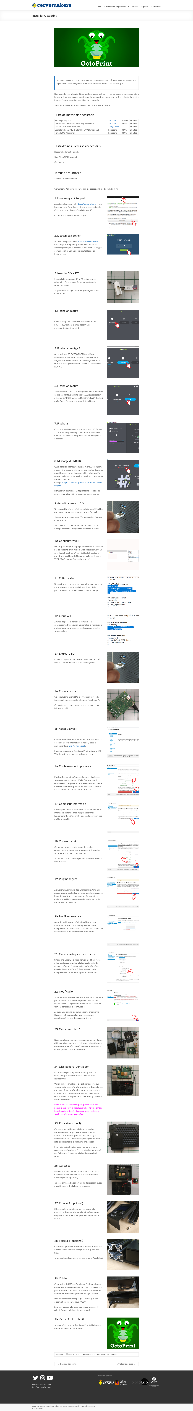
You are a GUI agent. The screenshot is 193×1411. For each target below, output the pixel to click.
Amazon (112, 120)
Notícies (134, 6)
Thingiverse (113, 126)
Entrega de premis (67, 1363)
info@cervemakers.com (41, 1387)
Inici (99, 6)
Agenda (144, 6)
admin (60, 1354)
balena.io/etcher (91, 241)
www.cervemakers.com (41, 1384)
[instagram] (42, 1375)
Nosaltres (108, 6)
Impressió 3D (90, 1354)
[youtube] (49, 1375)
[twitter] (35, 1375)
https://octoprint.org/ (86, 204)
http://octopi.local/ (77, 746)
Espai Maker (121, 6)
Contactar (156, 6)
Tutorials (113, 1354)
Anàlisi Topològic (126, 1363)
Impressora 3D (103, 1354)
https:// (80, 241)
